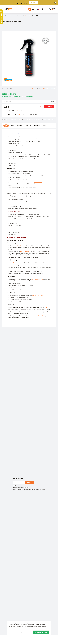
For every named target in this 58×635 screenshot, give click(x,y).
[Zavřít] (55, 3)
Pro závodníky (20, 15)
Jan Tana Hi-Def (38, 182)
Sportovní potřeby (10, 15)
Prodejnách (30, 96)
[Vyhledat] (29, 9)
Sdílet (54, 89)
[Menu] (3, 9)
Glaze (45, 307)
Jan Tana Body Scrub (20, 245)
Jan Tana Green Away (13, 262)
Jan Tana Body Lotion (25, 251)
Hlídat (47, 89)
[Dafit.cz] (8, 9)
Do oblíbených (38, 89)
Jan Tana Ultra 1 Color (37, 295)
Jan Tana (8, 26)
